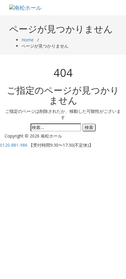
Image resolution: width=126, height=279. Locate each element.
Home (27, 40)
